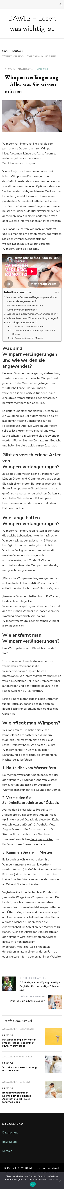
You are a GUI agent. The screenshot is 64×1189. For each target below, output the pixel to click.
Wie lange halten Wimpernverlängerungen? (32, 314)
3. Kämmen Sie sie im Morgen (27, 338)
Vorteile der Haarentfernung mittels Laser (19, 1069)
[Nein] (60, 1180)
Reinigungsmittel (41, 839)
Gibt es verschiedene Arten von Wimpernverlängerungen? (25, 307)
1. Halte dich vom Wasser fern (27, 326)
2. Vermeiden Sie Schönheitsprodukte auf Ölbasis (33, 332)
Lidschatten (30, 917)
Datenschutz (10, 1132)
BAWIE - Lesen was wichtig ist (42, 1168)
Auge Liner (24, 912)
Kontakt (7, 1151)
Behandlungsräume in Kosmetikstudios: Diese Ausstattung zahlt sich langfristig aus (16, 1097)
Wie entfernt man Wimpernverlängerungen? (32, 318)
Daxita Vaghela (49, 588)
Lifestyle (42, 69)
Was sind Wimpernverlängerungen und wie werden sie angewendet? (32, 299)
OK (32, 1184)
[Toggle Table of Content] (54, 292)
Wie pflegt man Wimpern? (22, 322)
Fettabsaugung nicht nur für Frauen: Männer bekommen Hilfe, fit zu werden (19, 1043)
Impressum (9, 1142)
